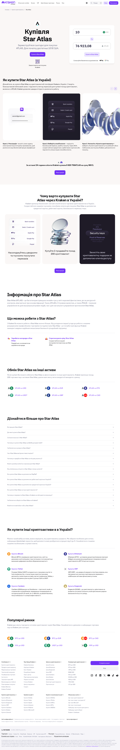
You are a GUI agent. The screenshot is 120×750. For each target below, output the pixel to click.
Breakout (29, 734)
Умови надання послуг (7, 721)
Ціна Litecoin (50, 679)
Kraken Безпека (29, 665)
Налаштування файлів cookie (42, 719)
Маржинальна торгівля (8, 670)
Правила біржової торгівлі (21, 721)
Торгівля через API (7, 679)
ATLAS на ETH (94, 388)
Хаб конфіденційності (7, 719)
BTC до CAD (93, 638)
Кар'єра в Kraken (29, 667)
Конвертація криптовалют (77, 662)
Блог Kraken (27, 670)
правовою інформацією (92, 746)
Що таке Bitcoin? (73, 702)
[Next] (115, 88)
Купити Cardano (18, 586)
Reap (82, 734)
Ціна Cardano (50, 674)
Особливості (6, 662)
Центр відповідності (72, 719)
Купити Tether (17, 569)
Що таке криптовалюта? (75, 698)
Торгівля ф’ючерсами (8, 672)
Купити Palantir (28, 707)
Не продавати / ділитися (57, 719)
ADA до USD (72, 679)
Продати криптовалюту (9, 667)
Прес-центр (27, 674)
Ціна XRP (49, 672)
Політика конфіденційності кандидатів (52, 721)
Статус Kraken (28, 682)
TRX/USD (71, 682)
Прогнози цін (50, 684)
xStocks (68, 734)
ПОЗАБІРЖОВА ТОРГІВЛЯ (30, 736)
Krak (16, 736)
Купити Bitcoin (17, 554)
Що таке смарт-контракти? (76, 700)
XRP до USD (93, 645)
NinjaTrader (23, 734)
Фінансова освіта (74, 695)
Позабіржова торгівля (8, 674)
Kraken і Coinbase (73, 712)
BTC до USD (19, 638)
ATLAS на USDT (21, 395)
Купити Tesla (28, 700)
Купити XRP (73, 569)
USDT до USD (57, 645)
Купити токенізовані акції (54, 695)
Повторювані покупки (8, 684)
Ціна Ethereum (50, 667)
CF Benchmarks (75, 734)
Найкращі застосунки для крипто (78, 707)
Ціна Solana (49, 677)
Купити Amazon (28, 705)
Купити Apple (28, 702)
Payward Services (60, 734)
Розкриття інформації (35, 721)
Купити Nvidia (28, 698)
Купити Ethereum (75, 554)
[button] (23, 3)
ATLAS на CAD (94, 395)
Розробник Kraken (29, 672)
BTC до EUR (56, 638)
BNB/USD (71, 672)
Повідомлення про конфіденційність (24, 719)
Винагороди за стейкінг (9, 682)
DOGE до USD (72, 677)
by (6, 730)
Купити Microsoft (29, 710)
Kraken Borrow (6, 687)
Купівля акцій (29, 695)
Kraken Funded (6, 689)
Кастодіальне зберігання (44, 736)
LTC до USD (71, 684)
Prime (20, 736)
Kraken (10, 734)
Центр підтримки (29, 684)
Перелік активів (29, 679)
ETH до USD (71, 667)
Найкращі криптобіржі (75, 710)
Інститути (5, 677)
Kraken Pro (16, 734)
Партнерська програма (31, 677)
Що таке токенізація (74, 705)
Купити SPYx (50, 705)
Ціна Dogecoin (50, 670)
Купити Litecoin (6, 712)
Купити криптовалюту (8, 665)
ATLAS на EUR (57, 388)
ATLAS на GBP (57, 395)
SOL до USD (19, 645)
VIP (34, 734)
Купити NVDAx (50, 698)
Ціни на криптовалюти (53, 662)
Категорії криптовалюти (53, 682)
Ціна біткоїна (50, 665)
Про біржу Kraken (30, 662)
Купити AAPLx (50, 702)
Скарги (26, 687)
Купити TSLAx (50, 700)
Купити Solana (6, 710)
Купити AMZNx (50, 707)
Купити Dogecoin (75, 586)
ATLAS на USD (20, 388)
